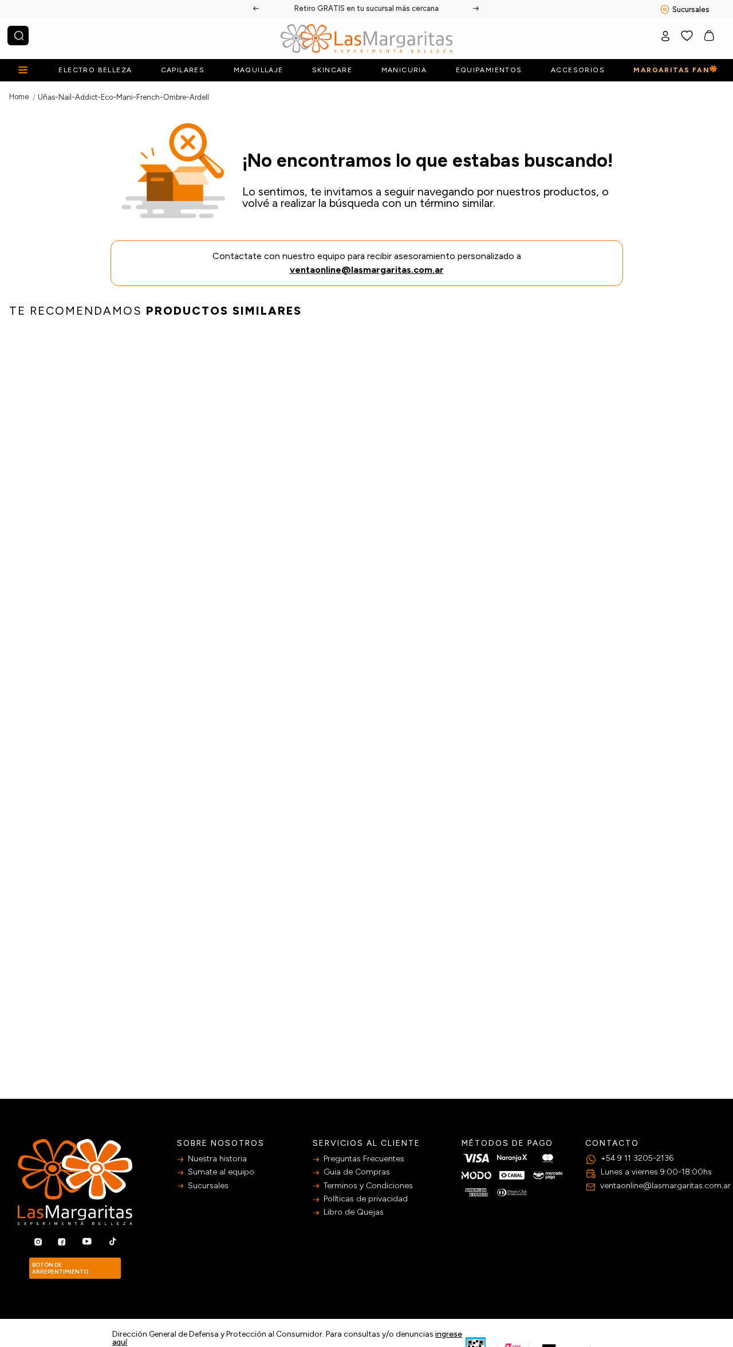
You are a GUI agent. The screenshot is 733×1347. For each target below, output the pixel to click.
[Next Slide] (476, 8)
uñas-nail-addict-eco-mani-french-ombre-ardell (123, 97)
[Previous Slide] (256, 8)
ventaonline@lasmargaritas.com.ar (367, 269)
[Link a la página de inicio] (19, 96)
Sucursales (691, 9)
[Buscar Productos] (19, 35)
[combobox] (18, 35)
